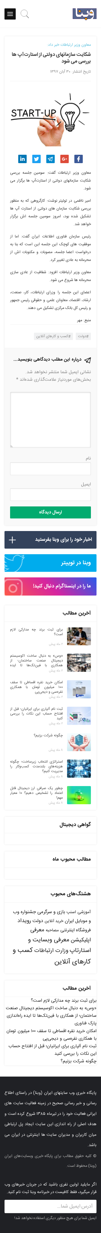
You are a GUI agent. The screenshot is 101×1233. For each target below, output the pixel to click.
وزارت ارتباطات (51, 950)
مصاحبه (52, 930)
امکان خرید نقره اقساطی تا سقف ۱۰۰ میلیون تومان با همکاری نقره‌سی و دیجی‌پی (51, 1034)
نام (88, 458)
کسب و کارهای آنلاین (52, 336)
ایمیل (86, 484)
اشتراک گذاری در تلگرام (50, 159)
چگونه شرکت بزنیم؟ (79, 1061)
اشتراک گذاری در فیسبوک (78, 159)
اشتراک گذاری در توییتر (36, 159)
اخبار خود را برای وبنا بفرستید (63, 539)
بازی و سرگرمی (51, 912)
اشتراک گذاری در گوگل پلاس (64, 159)
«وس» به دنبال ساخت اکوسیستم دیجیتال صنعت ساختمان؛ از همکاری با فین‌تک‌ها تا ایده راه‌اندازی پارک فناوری (51, 1016)
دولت (82, 336)
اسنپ (71, 912)
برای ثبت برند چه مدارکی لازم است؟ (64, 1001)
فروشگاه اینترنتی (75, 930)
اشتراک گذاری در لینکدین (22, 159)
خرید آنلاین (54, 921)
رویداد (24, 920)
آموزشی (84, 912)
